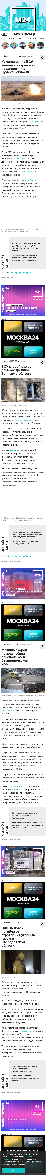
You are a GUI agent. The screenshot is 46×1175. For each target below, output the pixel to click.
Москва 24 (23, 34)
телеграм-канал (9, 710)
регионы (17, 561)
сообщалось (32, 180)
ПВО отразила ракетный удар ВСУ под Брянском (25, 542)
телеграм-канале (22, 420)
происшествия (7, 277)
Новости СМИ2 (7, 319)
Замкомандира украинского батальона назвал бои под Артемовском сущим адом (24, 258)
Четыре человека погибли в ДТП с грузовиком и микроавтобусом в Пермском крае (27, 825)
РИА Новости (34, 121)
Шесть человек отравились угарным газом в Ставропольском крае (24, 1069)
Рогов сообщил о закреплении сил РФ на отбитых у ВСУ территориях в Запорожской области (26, 247)
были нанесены (20, 158)
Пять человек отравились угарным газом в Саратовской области (26, 1078)
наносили (14, 450)
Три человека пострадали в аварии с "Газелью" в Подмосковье (24, 815)
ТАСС (31, 988)
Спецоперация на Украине (20, 272)
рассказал (26, 1031)
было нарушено (28, 171)
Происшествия (28, 56)
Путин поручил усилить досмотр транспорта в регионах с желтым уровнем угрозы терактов (27, 534)
